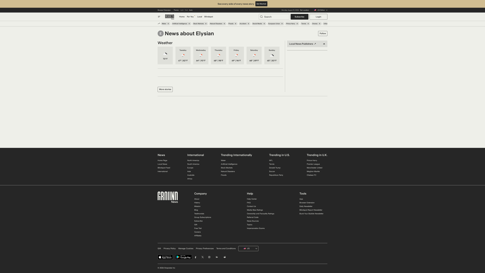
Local (199, 17)
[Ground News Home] (169, 17)
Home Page (162, 160)
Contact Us (251, 206)
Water (164, 24)
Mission (197, 206)
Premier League (313, 164)
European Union (274, 24)
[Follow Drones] (319, 23)
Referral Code (252, 217)
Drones (314, 24)
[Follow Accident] (248, 23)
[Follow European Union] (282, 23)
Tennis (303, 24)
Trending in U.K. (317, 155)
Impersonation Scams (256, 228)
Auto (190, 10)
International (163, 171)
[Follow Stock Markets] (206, 23)
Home (182, 17)
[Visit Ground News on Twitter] (202, 257)
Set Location (304, 10)
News (161, 155)
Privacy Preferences (205, 248)
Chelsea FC (311, 175)
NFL (271, 160)
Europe (190, 168)
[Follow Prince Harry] (297, 23)
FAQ (249, 203)
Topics (249, 225)
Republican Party (276, 175)
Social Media (257, 24)
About (196, 199)
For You (190, 17)
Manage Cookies (185, 248)
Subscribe (299, 17)
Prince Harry (290, 24)
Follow (323, 33)
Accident (243, 24)
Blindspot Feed (164, 168)
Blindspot (208, 17)
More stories (165, 89)
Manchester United (314, 168)
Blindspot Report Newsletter (310, 210)
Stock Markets (198, 24)
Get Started (261, 4)
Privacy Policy (170, 248)
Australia (190, 175)
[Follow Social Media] (264, 23)
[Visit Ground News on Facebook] (195, 257)
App (301, 199)
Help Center (252, 199)
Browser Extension (164, 10)
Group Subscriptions (202, 217)
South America (193, 164)
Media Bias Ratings (255, 210)
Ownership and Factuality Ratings (260, 214)
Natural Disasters (216, 24)
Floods (230, 24)
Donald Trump (275, 168)
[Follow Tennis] (308, 23)
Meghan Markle (313, 171)
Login (318, 17)
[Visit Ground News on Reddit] (225, 257)
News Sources (253, 221)
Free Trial (198, 228)
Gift (195, 225)
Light (182, 10)
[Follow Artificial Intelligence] (189, 23)
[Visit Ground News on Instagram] (209, 257)
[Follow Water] (168, 23)
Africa (189, 179)
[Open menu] (159, 16)
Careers (197, 232)
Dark (186, 10)
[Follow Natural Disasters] (224, 23)
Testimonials (199, 214)
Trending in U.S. (279, 155)
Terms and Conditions (226, 248)
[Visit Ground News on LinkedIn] (217, 257)
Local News (162, 164)
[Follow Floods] (235, 23)
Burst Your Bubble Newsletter (311, 214)
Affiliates (197, 236)
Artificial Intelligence (179, 24)
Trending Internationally (236, 155)
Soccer (272, 171)
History (197, 203)
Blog (196, 210)
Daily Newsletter (305, 206)
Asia (189, 171)
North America (193, 160)
